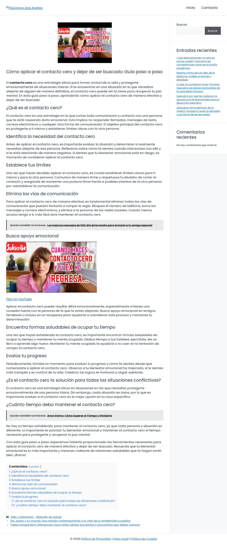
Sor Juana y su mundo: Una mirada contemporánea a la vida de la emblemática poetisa (70, 521)
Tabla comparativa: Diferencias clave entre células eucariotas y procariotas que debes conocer (75, 525)
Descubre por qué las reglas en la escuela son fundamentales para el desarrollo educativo (198, 99)
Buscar (182, 24)
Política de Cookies (144, 539)
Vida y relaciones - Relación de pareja (36, 517)
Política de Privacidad (95, 539)
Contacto (209, 7)
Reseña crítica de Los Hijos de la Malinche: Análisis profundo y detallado (196, 76)
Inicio (190, 7)
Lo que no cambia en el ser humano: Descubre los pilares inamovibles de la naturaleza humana (198, 88)
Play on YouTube (19, 299)
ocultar (35, 466)
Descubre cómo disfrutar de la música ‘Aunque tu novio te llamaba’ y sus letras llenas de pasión (198, 111)
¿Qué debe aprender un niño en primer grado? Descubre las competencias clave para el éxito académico (197, 63)
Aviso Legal (120, 539)
